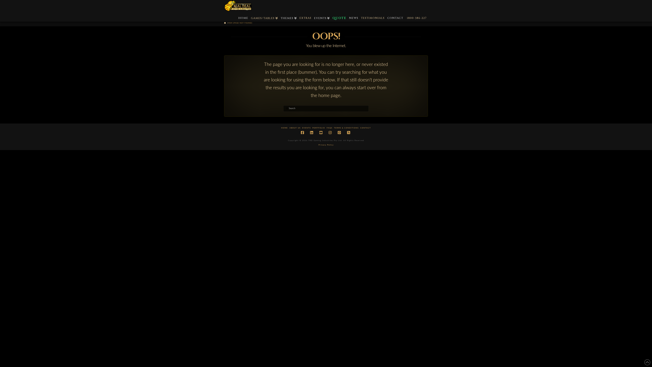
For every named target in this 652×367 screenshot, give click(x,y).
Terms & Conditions (346, 128)
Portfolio (318, 128)
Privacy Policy (326, 145)
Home (284, 128)
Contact (365, 128)
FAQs (329, 128)
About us (295, 128)
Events (306, 128)
